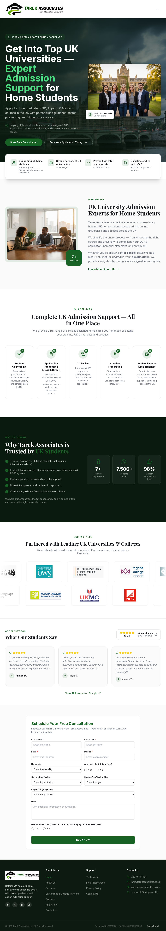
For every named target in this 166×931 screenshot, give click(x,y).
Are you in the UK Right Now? (98, 764)
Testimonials (92, 877)
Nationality (36, 764)
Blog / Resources (95, 882)
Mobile (88, 752)
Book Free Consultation (23, 142)
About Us (50, 882)
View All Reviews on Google (81, 693)
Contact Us (51, 910)
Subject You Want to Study (96, 777)
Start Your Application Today (66, 142)
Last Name (90, 739)
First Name (37, 739)
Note (33, 801)
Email (34, 752)
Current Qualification (41, 777)
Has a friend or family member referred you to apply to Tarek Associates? (66, 824)
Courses (50, 899)
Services (50, 888)
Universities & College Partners (62, 893)
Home (49, 877)
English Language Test (42, 789)
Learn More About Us (101, 269)
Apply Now (51, 904)
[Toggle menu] (157, 9)
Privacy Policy (93, 888)
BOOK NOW (83, 839)
